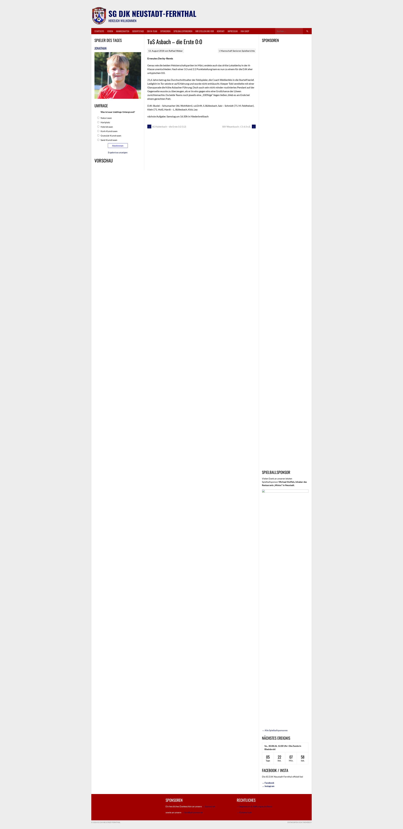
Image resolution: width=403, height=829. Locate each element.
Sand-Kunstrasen (109, 140)
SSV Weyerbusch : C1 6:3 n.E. (238, 126)
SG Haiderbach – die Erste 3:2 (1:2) (167, 126)
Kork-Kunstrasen (109, 131)
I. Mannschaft (225, 50)
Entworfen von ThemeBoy (299, 822)
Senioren (237, 50)
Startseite (99, 31)
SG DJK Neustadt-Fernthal (152, 13)
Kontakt (220, 31)
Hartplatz (105, 122)
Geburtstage (138, 31)
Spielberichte (248, 50)
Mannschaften (122, 31)
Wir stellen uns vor (204, 31)
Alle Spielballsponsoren (275, 730)
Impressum (233, 31)
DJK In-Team (152, 31)
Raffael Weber (176, 50)
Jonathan (100, 48)
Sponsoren (165, 31)
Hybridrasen (107, 126)
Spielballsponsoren (182, 31)
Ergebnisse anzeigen (118, 152)
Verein (110, 31)
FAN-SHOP (245, 31)
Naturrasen (106, 118)
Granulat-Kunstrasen (111, 135)
